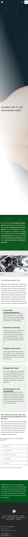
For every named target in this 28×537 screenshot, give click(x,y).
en (22, 2)
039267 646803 (4, 533)
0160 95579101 (4, 535)
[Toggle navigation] (26, 2)
